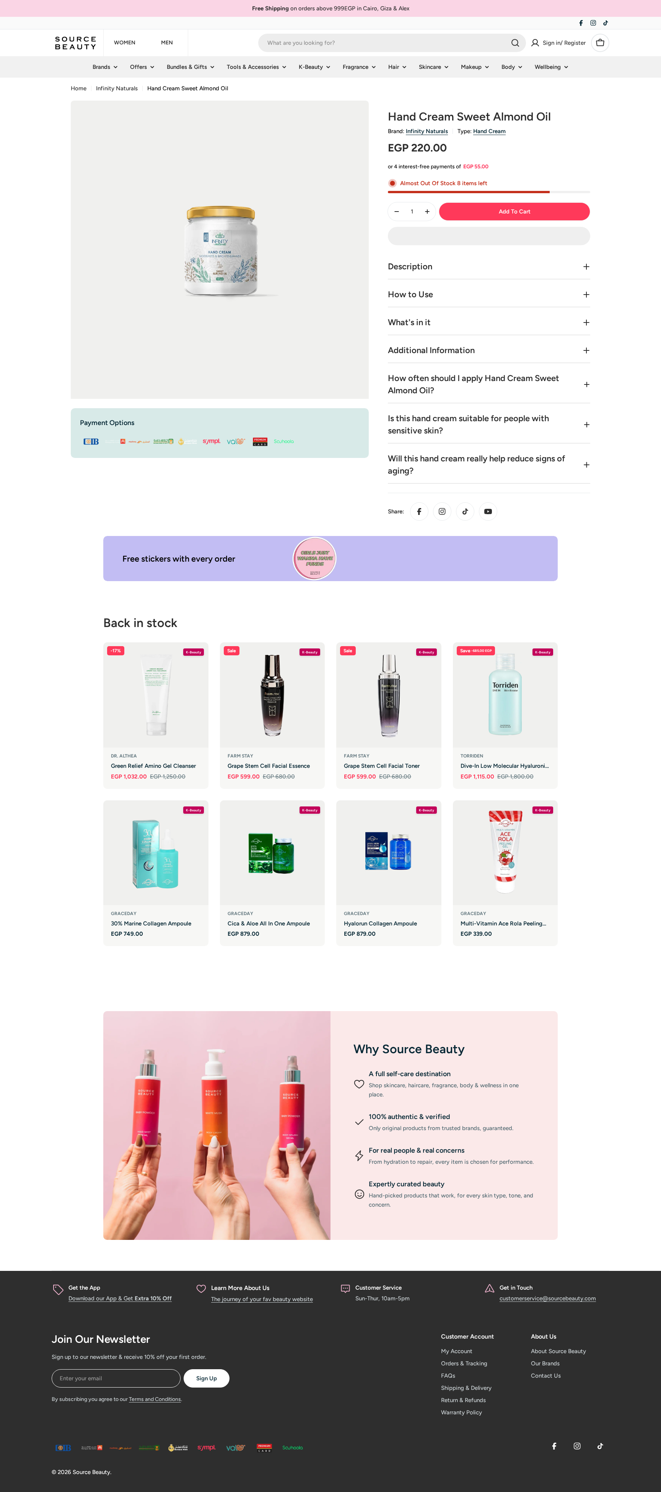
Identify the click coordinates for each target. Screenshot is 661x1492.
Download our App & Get (120, 1298)
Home (78, 88)
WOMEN (124, 42)
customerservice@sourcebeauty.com (548, 1298)
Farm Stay (240, 756)
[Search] (515, 42)
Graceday (124, 913)
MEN (167, 42)
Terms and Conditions (155, 1399)
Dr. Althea (124, 756)
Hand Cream (489, 131)
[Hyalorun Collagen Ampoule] (388, 853)
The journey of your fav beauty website (262, 1299)
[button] (489, 236)
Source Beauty (91, 1472)
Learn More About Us (240, 1288)
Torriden (472, 756)
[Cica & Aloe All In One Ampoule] (272, 853)
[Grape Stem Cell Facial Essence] (272, 695)
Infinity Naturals (117, 88)
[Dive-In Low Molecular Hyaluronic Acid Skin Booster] (505, 695)
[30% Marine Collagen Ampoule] (155, 853)
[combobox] (392, 43)
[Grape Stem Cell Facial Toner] (388, 695)
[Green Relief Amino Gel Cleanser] (155, 695)
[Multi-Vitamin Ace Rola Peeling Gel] (505, 853)
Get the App (84, 1287)
